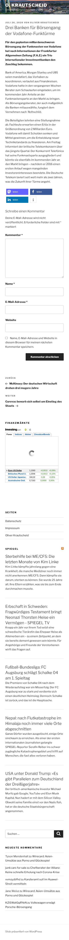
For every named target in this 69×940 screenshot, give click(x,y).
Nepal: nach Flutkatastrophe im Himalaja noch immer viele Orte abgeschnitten (33, 723)
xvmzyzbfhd (12, 879)
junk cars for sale (15, 867)
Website (10, 320)
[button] (17, 192)
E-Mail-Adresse (16, 302)
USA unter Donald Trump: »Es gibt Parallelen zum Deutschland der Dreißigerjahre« (34, 779)
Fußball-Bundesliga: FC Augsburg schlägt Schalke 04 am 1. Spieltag (31, 672)
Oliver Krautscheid (44, 22)
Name (10, 283)
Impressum (12, 528)
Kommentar (14, 235)
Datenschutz (13, 521)
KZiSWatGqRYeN (16, 902)
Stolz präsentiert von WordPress (23, 931)
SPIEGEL (12, 548)
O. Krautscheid (26, 5)
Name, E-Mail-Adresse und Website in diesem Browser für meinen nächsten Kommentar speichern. (31, 343)
